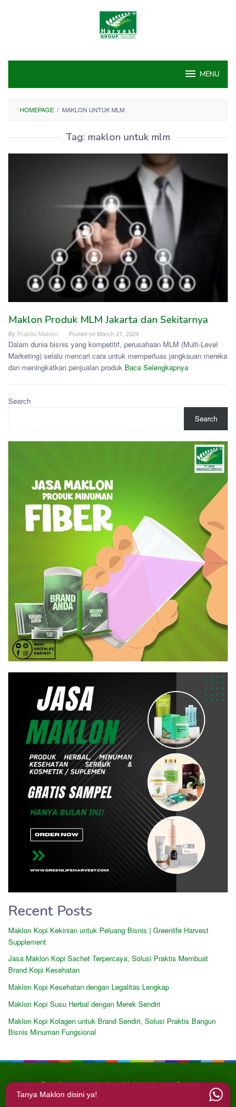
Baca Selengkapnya (156, 367)
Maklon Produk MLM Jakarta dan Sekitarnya (108, 319)
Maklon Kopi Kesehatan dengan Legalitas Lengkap (88, 987)
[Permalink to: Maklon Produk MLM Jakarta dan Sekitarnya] (118, 232)
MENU (210, 74)
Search (19, 401)
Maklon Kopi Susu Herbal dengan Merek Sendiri (84, 1004)
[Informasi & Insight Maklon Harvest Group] (117, 23)
